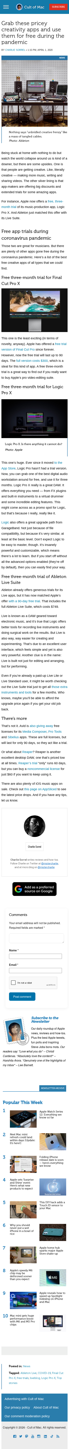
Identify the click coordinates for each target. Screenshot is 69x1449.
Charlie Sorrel (15, 50)
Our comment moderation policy (27, 1416)
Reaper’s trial (27, 763)
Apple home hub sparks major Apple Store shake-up (51, 1251)
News (62, 58)
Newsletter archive (52, 1088)
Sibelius (13, 737)
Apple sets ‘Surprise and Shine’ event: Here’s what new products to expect (22, 1184)
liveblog (35, 1378)
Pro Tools (55, 731)
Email (13, 965)
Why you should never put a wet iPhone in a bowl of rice (22, 1229)
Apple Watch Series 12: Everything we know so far (51, 1114)
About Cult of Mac (46, 1407)
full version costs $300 (32, 361)
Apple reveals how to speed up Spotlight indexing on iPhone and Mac (52, 1297)
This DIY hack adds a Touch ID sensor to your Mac (52, 1205)
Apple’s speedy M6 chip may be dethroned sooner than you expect (21, 1275)
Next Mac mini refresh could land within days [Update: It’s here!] (22, 1139)
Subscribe (58, 7)
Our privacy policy (17, 1407)
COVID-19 (44, 1373)
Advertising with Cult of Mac (24, 1399)
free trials (23, 1378)
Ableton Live (29, 1373)
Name (14, 950)
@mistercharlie (49, 863)
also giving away (41, 726)
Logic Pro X (48, 1378)
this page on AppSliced (40, 789)
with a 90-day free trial (24, 601)
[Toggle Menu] (6, 7)
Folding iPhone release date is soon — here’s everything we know (51, 1161)
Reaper (27, 752)
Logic (5, 522)
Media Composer (34, 731)
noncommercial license (43, 769)
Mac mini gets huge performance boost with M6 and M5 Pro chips (22, 1320)
